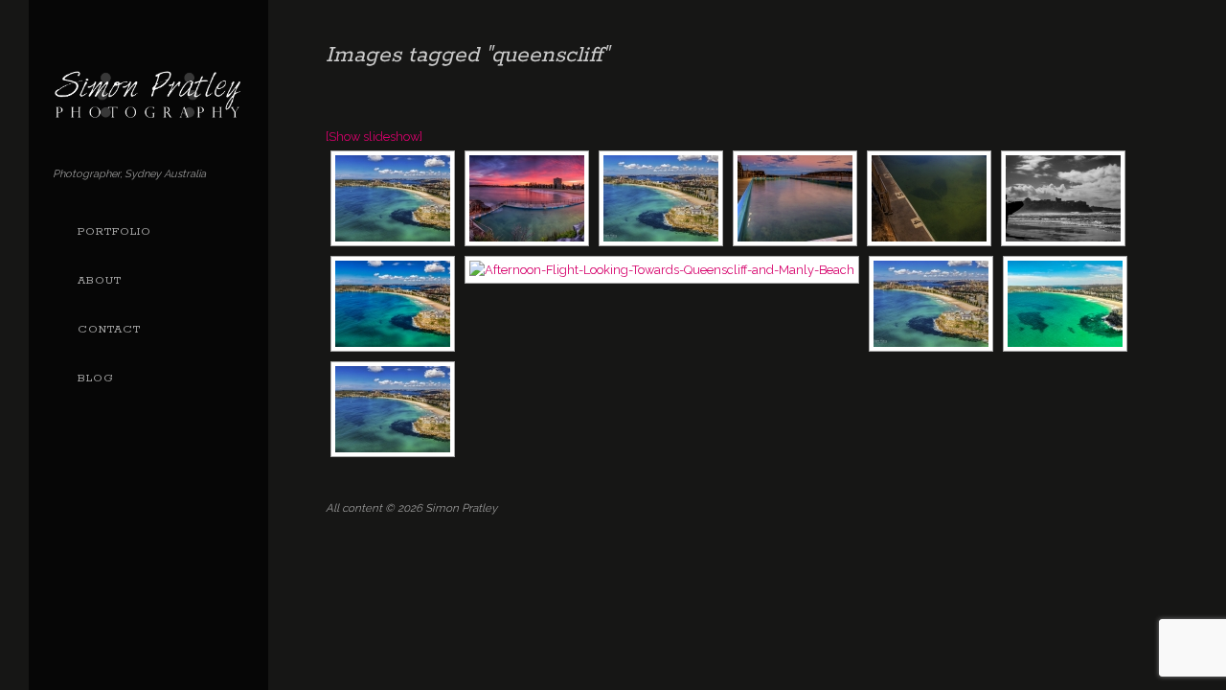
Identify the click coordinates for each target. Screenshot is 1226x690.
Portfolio (114, 232)
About (100, 281)
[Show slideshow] (374, 136)
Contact (109, 329)
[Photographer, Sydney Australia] (148, 111)
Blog (96, 378)
